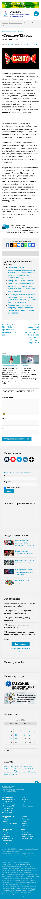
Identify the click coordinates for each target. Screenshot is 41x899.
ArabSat (6, 769)
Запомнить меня (13, 488)
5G (12, 766)
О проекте (25, 832)
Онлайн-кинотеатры (9, 804)
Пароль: (7, 482)
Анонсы (5, 832)
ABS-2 (6, 774)
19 (16, 739)
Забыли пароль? (26, 473)
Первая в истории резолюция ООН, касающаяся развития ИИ (24, 542)
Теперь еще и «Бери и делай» (21, 281)
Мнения (5, 834)
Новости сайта (26, 834)
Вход (6, 473)
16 (34, 735)
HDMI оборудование (10, 823)
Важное (24, 817)
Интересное (7, 830)
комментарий (8, 397)
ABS (20, 772)
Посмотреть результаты (20, 648)
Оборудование (8, 817)
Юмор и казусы (8, 843)
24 (6, 743)
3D (16, 774)
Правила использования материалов (20, 850)
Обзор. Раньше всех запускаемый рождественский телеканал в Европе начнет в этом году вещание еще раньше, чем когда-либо (21, 272)
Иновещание (7, 812)
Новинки (6, 819)
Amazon (11, 774)
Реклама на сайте (27, 836)
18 (11, 739)
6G (5, 772)
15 (30, 735)
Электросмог (7, 841)
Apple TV (30, 769)
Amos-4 (9, 772)
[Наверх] (37, 783)
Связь (23, 797)
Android (24, 769)
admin (10, 44)
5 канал (33, 772)
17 (6, 739)
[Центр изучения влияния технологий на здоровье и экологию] (20, 7)
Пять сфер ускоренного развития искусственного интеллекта (24, 572)
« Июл (6, 750)
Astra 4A (17, 769)
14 (25, 735)
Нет (7, 639)
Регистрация (14, 473)
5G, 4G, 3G (25, 802)
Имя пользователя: (12, 476)
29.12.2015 (24, 44)
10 (6, 735)
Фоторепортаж (8, 838)
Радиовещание (27, 804)
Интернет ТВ (7, 802)
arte (30, 766)
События (21, 32)
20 (20, 739)
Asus (11, 769)
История (24, 823)
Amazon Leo (18, 766)
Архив (20, 651)
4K (15, 771)
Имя (4, 418)
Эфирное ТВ (7, 810)
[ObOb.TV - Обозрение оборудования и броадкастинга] (15, 14)
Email (5, 428)
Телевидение (7, 797)
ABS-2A (25, 766)
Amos (24, 772)
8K (29, 772)
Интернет (25, 799)
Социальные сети (27, 806)
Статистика (25, 825)
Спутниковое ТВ (8, 806)
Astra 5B (6, 766)
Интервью (6, 836)
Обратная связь (27, 838)
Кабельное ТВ (8, 808)
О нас (23, 830)
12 (16, 735)
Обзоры (6, 821)
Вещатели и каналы (9, 32)
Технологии (25, 819)
